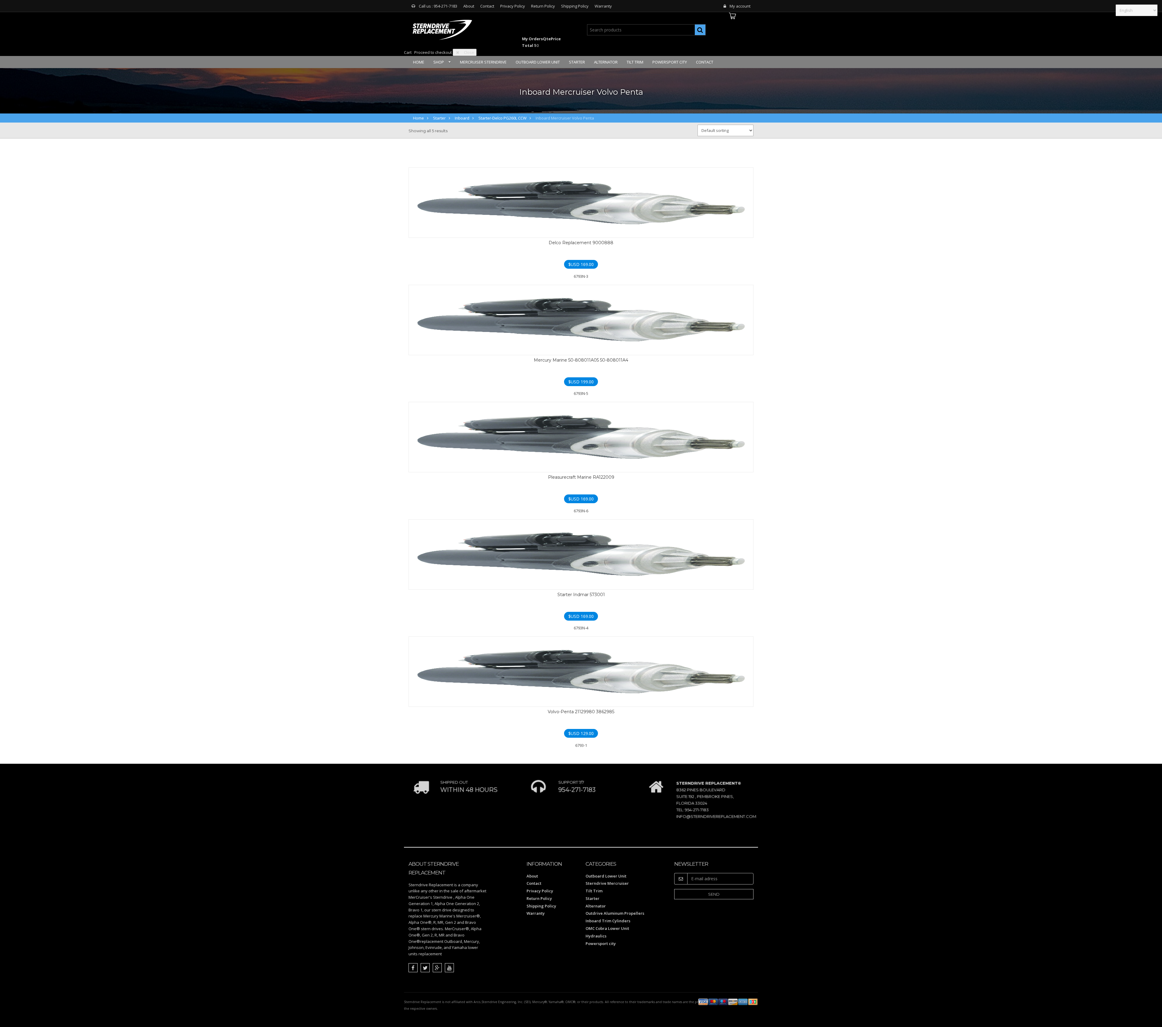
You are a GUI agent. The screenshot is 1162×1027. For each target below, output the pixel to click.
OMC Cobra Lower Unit (607, 928)
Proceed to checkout (433, 52)
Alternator (606, 62)
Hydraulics (596, 936)
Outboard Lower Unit (538, 62)
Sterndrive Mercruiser (607, 883)
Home (418, 62)
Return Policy (543, 6)
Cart (408, 52)
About (468, 6)
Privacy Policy (512, 6)
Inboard (462, 118)
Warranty (603, 6)
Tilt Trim (635, 62)
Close (469, 52)
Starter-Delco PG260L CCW (502, 118)
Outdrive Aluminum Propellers (615, 913)
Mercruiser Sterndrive (483, 62)
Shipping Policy (575, 6)
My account (740, 6)
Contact (487, 6)
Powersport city (669, 62)
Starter (577, 62)
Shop (438, 62)
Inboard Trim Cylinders (608, 921)
